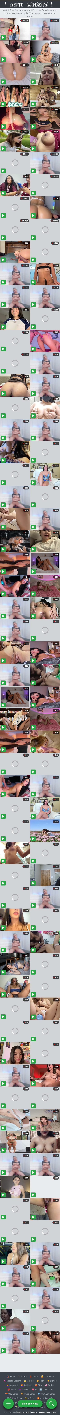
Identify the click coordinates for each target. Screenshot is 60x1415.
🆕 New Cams (46, 1389)
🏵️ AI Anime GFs (45, 1398)
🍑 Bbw (38, 1385)
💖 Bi (34, 1389)
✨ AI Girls (29, 1398)
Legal (54, 1412)
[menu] (8, 1403)
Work (28, 1412)
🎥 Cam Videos (46, 1402)
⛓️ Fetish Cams (14, 1398)
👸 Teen (40, 1381)
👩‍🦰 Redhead (26, 1385)
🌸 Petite (49, 1385)
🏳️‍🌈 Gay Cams (11, 1394)
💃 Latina (33, 1376)
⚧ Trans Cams (28, 1394)
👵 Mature (29, 1381)
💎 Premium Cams (46, 1394)
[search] (51, 1403)
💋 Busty (11, 1389)
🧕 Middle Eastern (12, 1381)
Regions (20, 1412)
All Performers (44, 1412)
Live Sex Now (30, 1403)
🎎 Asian (10, 1376)
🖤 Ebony (22, 1376)
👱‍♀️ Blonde (52, 1381)
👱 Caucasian (47, 1376)
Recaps (34, 1412)
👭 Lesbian (24, 1389)
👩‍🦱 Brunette (12, 1385)
